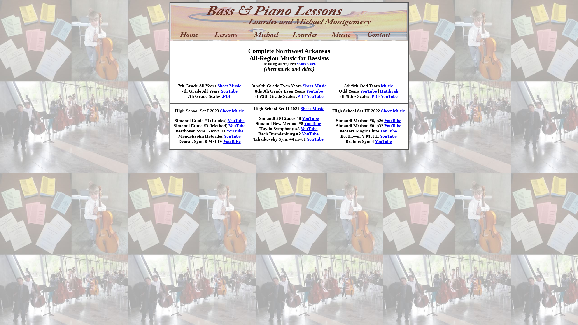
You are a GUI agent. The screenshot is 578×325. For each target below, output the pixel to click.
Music (387, 85)
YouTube (229, 90)
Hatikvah (389, 90)
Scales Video (306, 64)
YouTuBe (232, 141)
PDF (301, 96)
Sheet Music (229, 85)
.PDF (226, 96)
